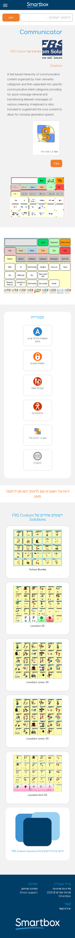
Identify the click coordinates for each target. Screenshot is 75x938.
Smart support (29, 892)
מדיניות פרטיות (62, 888)
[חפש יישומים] (46, 17)
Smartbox (65, 896)
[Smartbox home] (37, 4)
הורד (56, 163)
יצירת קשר (65, 908)
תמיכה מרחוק (29, 888)
